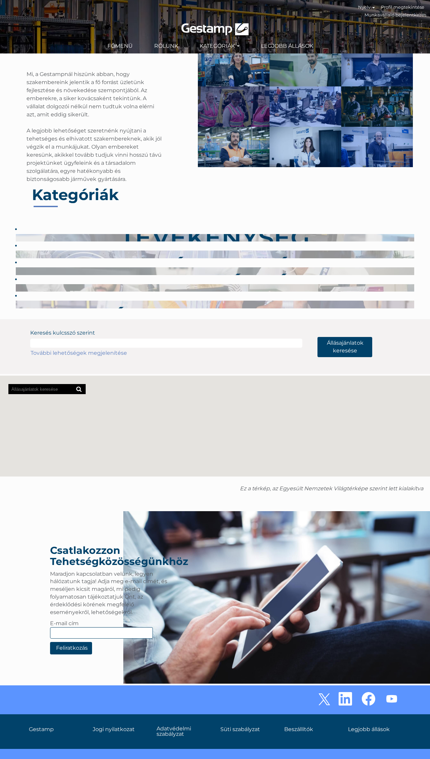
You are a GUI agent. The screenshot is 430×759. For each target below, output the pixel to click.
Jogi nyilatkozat (114, 729)
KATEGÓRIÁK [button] (218, 46)
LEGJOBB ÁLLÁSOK (287, 46)
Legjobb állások (369, 729)
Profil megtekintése (402, 7)
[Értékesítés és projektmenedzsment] (17, 287)
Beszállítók (298, 729)
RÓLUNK (166, 46)
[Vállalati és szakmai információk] (17, 270)
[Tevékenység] (17, 237)
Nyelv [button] (365, 7)
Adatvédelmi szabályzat (174, 731)
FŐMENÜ (120, 46)
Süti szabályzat (240, 729)
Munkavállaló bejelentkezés (395, 14)
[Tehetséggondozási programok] (17, 304)
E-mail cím (64, 623)
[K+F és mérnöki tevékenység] (17, 254)
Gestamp (41, 729)
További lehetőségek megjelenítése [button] (79, 353)
